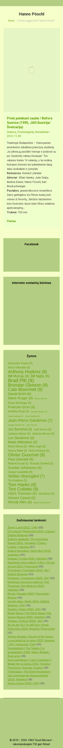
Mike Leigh (37, 446)
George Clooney (39, 412)
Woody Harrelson (42, 503)
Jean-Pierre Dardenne (30, 420)
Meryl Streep (17, 446)
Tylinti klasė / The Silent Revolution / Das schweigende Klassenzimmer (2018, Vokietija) (29, 675)
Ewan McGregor (19, 402)
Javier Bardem (32, 416)
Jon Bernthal (20, 429)
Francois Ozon (21, 407)
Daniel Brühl (19, 394)
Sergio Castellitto (20, 472)
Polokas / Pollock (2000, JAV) (25, 621)
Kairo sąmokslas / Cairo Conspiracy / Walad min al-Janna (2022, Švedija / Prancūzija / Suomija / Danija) (30, 664)
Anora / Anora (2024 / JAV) (23, 683)
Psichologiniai (25, 132)
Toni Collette (23, 489)
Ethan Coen (41, 399)
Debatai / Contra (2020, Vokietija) (27, 558)
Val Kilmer (46, 493)
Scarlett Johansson (25, 468)
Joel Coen (31, 425)
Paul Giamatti (20, 459)
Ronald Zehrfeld (41, 463)
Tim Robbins (17, 480)
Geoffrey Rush (18, 411)
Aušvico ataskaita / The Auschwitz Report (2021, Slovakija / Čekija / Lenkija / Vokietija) (28, 543)
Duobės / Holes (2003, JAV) (24, 609)
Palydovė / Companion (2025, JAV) (28, 578)
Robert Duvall (18, 463)
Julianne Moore (19, 433)
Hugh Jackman (15, 416)
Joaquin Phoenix (16, 425)
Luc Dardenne (21, 438)
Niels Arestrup (39, 450)
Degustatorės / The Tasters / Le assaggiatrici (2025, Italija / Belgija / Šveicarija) (29, 652)
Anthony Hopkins (27, 372)
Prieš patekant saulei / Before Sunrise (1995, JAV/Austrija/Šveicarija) (29, 122)
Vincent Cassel (21, 498)
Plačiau (11, 221)
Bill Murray (18, 376)
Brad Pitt (21, 380)
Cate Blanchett (25, 389)
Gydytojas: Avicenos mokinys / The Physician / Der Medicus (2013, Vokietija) (28, 586)
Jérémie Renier (43, 433)
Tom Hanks (22, 485)
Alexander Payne (20, 363)
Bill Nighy (40, 376)
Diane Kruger (20, 398)
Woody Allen (20, 502)
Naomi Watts (17, 450)
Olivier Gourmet (26, 455)
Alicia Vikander (19, 367)
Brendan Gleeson (28, 385)
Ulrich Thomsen (22, 493)
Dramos (11, 132)
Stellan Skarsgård (26, 476)
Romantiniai (42, 132)
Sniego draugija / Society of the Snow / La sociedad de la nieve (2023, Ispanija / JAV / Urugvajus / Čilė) (31, 640)
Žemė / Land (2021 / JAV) (23, 527)
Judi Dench (42, 429)
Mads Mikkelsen (22, 442)
